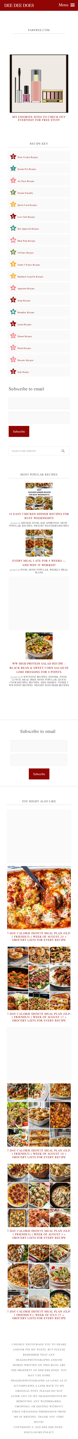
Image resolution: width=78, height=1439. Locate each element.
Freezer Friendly (25, 192)
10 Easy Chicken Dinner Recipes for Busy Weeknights (39, 516)
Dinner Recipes (25, 336)
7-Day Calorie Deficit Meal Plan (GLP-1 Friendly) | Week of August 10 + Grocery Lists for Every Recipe (39, 1153)
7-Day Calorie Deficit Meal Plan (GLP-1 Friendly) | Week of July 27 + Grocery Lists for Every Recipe (39, 1314)
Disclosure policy (39, 1432)
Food (35, 522)
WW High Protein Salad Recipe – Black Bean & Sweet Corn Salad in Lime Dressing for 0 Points (39, 668)
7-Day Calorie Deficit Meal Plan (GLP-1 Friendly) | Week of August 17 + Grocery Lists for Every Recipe (39, 1017)
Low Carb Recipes (26, 216)
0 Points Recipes (26, 252)
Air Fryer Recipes (26, 181)
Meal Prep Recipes (26, 240)
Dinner (26, 522)
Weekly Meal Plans (51, 571)
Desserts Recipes (25, 360)
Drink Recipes (24, 348)
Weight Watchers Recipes (51, 525)
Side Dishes (23, 372)
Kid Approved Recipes (28, 228)
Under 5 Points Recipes (29, 264)
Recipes (27, 525)
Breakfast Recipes (26, 312)
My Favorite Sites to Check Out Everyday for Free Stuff (39, 118)
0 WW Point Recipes (34, 676)
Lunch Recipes (24, 324)
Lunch (16, 679)
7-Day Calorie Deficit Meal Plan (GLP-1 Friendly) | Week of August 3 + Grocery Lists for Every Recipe (39, 1234)
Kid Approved (50, 522)
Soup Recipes (24, 300)
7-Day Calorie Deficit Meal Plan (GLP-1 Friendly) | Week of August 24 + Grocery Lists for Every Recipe (39, 936)
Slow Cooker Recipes (28, 157)
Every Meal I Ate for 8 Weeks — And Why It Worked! (39, 563)
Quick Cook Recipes (27, 204)
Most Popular (38, 569)
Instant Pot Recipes (27, 168)
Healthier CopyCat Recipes (30, 276)
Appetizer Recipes (26, 288)
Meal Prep (29, 679)
